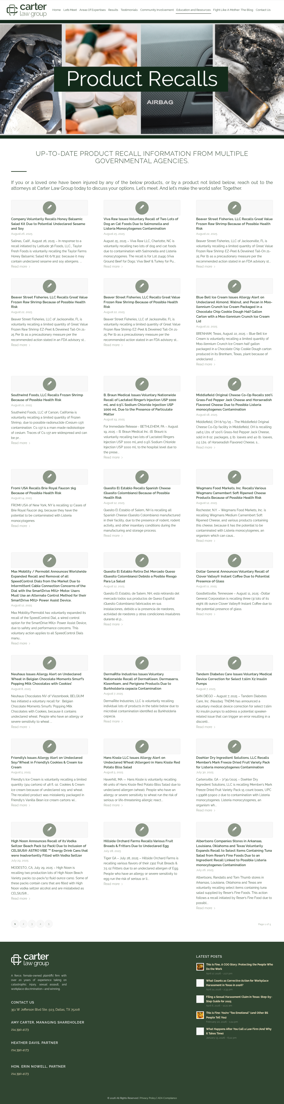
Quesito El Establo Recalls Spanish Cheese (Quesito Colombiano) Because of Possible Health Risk (137, 493)
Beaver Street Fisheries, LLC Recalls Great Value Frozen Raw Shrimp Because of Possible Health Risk (234, 224)
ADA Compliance (167, 1098)
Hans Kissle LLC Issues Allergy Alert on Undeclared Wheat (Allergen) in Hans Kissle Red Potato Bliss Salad (142, 762)
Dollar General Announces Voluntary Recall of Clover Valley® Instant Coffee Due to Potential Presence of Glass (233, 576)
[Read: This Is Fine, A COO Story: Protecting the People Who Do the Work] (200, 967)
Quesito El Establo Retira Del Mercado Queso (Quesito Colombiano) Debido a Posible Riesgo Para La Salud (140, 576)
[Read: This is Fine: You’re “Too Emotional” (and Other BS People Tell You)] (200, 1015)
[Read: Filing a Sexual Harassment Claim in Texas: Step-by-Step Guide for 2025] (200, 999)
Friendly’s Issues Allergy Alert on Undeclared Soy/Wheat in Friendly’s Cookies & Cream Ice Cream (47, 762)
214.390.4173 (20, 1029)
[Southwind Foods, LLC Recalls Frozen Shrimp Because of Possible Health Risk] (49, 383)
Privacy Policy (148, 1098)
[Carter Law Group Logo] (27, 10)
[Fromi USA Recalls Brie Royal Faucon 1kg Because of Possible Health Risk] (49, 477)
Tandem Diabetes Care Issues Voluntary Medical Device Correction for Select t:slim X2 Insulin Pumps (234, 679)
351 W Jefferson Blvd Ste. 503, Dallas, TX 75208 (45, 1009)
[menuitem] (56, 10)
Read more (19, 266)
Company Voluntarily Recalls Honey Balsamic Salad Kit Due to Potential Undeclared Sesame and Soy (48, 224)
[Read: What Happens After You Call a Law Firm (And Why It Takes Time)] (200, 1031)
